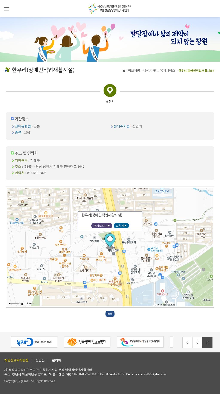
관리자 (56, 360)
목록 (110, 313)
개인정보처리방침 (16, 360)
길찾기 (120, 225)
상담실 (40, 360)
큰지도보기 (100, 225)
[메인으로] (110, 8)
